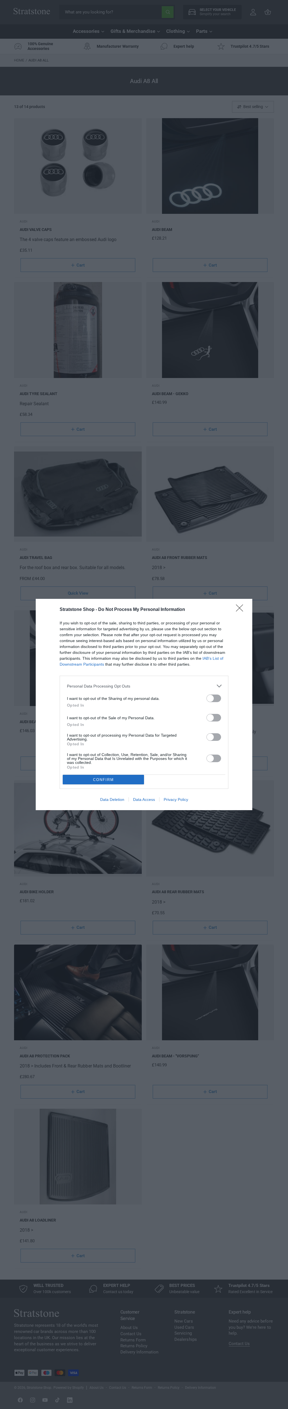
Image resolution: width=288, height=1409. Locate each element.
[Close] (241, 609)
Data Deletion (112, 799)
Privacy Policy (176, 799)
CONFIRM (103, 780)
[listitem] (144, 686)
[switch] (213, 698)
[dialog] (144, 704)
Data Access (144, 799)
